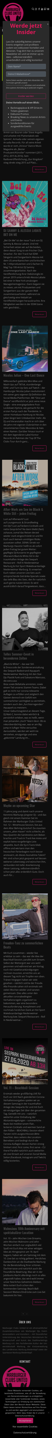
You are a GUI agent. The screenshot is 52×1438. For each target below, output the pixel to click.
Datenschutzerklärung (15, 85)
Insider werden (26, 96)
